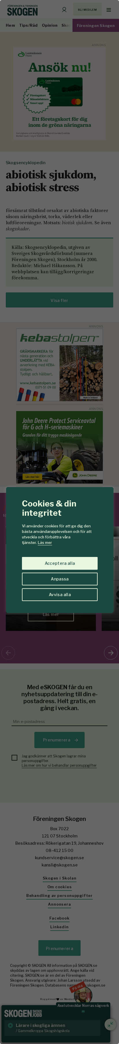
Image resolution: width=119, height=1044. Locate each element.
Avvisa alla (60, 594)
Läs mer (45, 542)
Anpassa (59, 578)
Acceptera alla (60, 563)
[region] (59, 522)
